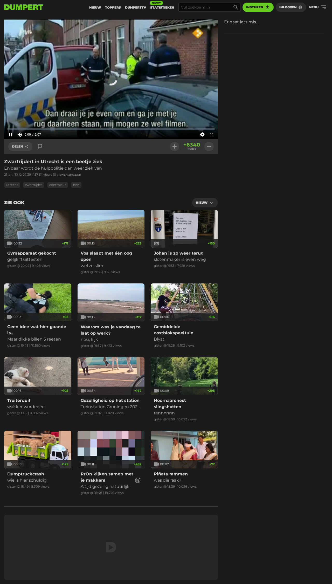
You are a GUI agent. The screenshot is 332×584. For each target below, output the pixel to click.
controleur (57, 185)
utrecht (12, 185)
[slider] (111, 128)
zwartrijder (33, 185)
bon (76, 185)
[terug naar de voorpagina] (23, 7)
